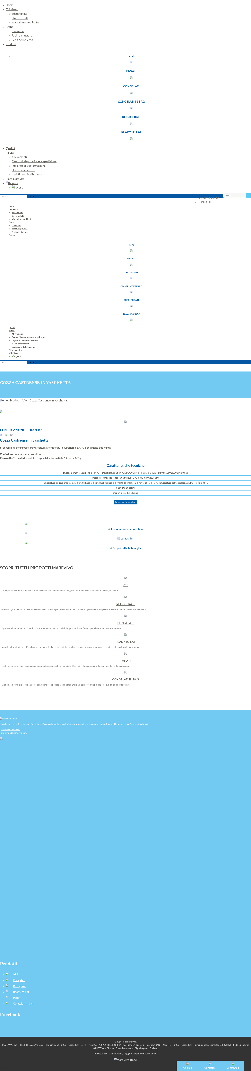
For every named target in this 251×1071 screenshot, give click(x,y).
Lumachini (126, 538)
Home (10, 5)
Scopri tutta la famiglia (126, 548)
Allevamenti (19, 157)
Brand (9, 26)
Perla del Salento (22, 40)
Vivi (25, 400)
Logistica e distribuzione (27, 174)
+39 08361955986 (10, 730)
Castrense (18, 31)
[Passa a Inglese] (17, 187)
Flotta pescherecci (23, 170)
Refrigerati (19, 986)
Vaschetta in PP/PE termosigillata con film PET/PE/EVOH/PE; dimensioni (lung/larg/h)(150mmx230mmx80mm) (125, 473)
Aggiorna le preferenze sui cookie (141, 1054)
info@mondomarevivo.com (14, 733)
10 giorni (125, 488)
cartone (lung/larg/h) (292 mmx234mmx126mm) (125, 478)
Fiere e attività (15, 178)
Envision (154, 1048)
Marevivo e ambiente (25, 22)
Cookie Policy (116, 1054)
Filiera (10, 152)
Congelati (19, 980)
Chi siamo (12, 9)
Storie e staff (20, 18)
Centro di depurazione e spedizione (34, 161)
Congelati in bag (23, 1003)
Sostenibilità (19, 13)
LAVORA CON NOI (209, 198)
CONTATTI (204, 202)
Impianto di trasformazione (29, 165)
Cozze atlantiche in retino (126, 529)
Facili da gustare (22, 35)
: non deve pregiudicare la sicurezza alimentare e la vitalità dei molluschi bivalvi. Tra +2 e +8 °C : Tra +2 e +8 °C (125, 483)
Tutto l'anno (125, 493)
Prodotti (11, 44)
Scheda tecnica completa (125, 502)
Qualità (10, 148)
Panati (17, 997)
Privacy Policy (100, 1054)
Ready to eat (21, 992)
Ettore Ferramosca (124, 1048)
